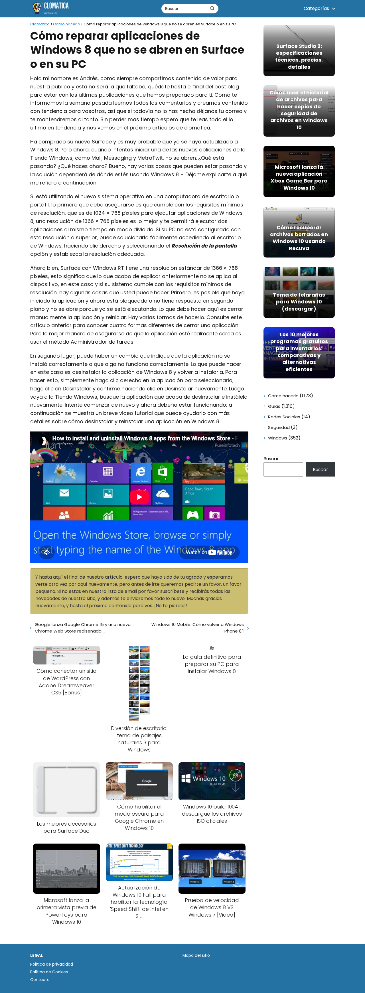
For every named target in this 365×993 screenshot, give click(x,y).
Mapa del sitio (196, 955)
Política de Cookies (49, 972)
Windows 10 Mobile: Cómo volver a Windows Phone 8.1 (197, 627)
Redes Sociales (284, 417)
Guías (274, 406)
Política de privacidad (51, 964)
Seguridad (279, 427)
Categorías (316, 8)
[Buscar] (212, 8)
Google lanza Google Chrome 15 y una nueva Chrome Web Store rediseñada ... (83, 627)
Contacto (40, 979)
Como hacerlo (283, 396)
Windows (277, 438)
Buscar (271, 458)
